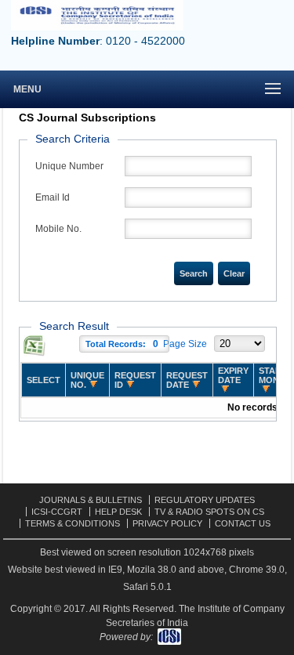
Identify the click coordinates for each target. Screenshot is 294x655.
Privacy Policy (167, 523)
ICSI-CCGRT (56, 511)
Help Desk (118, 511)
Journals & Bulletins (90, 500)
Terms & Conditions (72, 523)
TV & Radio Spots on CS (209, 511)
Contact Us (242, 523)
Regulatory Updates (204, 500)
